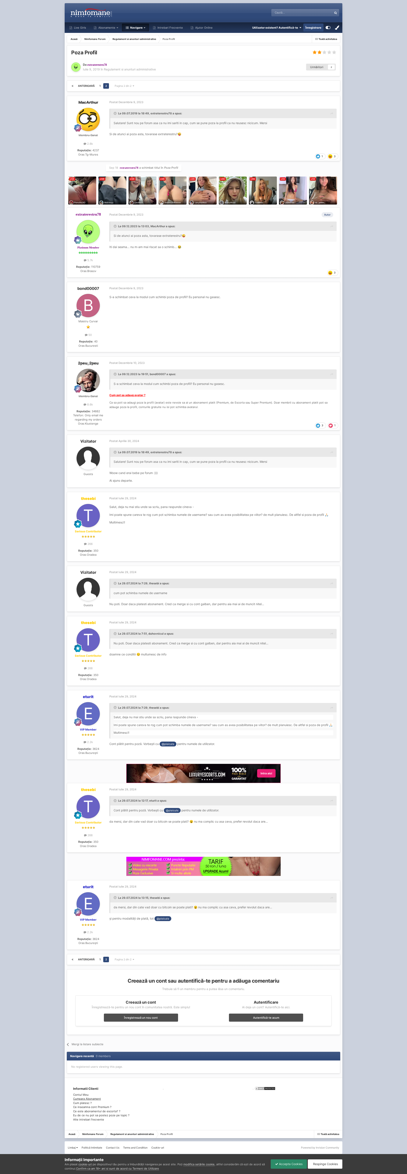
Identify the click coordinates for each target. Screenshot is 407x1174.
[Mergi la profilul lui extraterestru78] (76, 67)
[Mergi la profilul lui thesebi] (88, 515)
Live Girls (79, 27)
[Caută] (335, 12)
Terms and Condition (135, 1147)
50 (90, 335)
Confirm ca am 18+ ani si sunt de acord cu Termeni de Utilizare (117, 1168)
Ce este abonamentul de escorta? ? (96, 1111)
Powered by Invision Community (320, 1147)
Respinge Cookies (325, 1164)
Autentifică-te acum (266, 1017)
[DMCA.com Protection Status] (265, 1088)
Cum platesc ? (82, 1103)
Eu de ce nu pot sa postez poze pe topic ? (101, 1115)
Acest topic (319, 12)
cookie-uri (85, 1164)
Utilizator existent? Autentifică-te (275, 27)
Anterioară (86, 85)
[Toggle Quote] (115, 113)
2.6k (89, 143)
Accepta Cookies (290, 1164)
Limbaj (72, 1147)
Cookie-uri (157, 1147)
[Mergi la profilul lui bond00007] (88, 305)
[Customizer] (328, 28)
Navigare (136, 27)
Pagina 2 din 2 (124, 85)
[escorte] (203, 773)
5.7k (89, 260)
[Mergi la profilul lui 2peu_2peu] (88, 380)
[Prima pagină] (72, 86)
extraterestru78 (161, 113)
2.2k (89, 742)
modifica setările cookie (199, 1164)
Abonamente (106, 27)
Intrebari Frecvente (170, 27)
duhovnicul (156, 633)
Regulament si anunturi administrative (130, 69)
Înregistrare (313, 27)
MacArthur (158, 226)
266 (90, 544)
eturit (153, 800)
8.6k (89, 404)
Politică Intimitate (92, 1147)
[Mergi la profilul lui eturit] (88, 713)
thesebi (154, 583)
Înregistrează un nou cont (141, 1017)
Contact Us (112, 1147)
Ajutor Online (203, 27)
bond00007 (88, 288)
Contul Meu (81, 1094)
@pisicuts (168, 744)
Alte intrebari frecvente (88, 1119)
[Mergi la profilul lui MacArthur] (88, 119)
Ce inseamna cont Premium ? (92, 1107)
